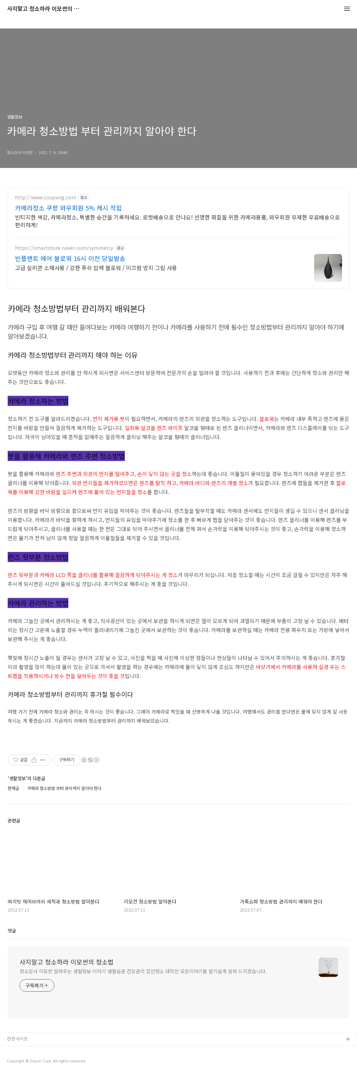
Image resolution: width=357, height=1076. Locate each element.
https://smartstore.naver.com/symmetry (64, 248)
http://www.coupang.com (45, 197)
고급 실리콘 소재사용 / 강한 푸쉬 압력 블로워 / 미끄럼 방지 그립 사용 (96, 267)
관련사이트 (17, 1038)
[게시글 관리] (42, 760)
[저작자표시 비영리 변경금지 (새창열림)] (90, 760)
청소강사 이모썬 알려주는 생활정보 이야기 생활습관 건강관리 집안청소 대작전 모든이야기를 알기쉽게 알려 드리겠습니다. (143, 971)
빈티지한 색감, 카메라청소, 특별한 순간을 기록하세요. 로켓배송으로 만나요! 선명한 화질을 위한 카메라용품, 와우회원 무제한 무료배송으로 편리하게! (177, 221)
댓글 (12, 930)
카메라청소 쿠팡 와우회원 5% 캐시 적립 (68, 207)
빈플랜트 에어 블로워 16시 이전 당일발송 (70, 258)
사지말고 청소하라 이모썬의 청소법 (45, 9)
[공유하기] (34, 760)
